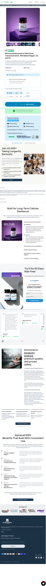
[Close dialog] (44, 278)
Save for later (34, 303)
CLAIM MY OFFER (34, 300)
